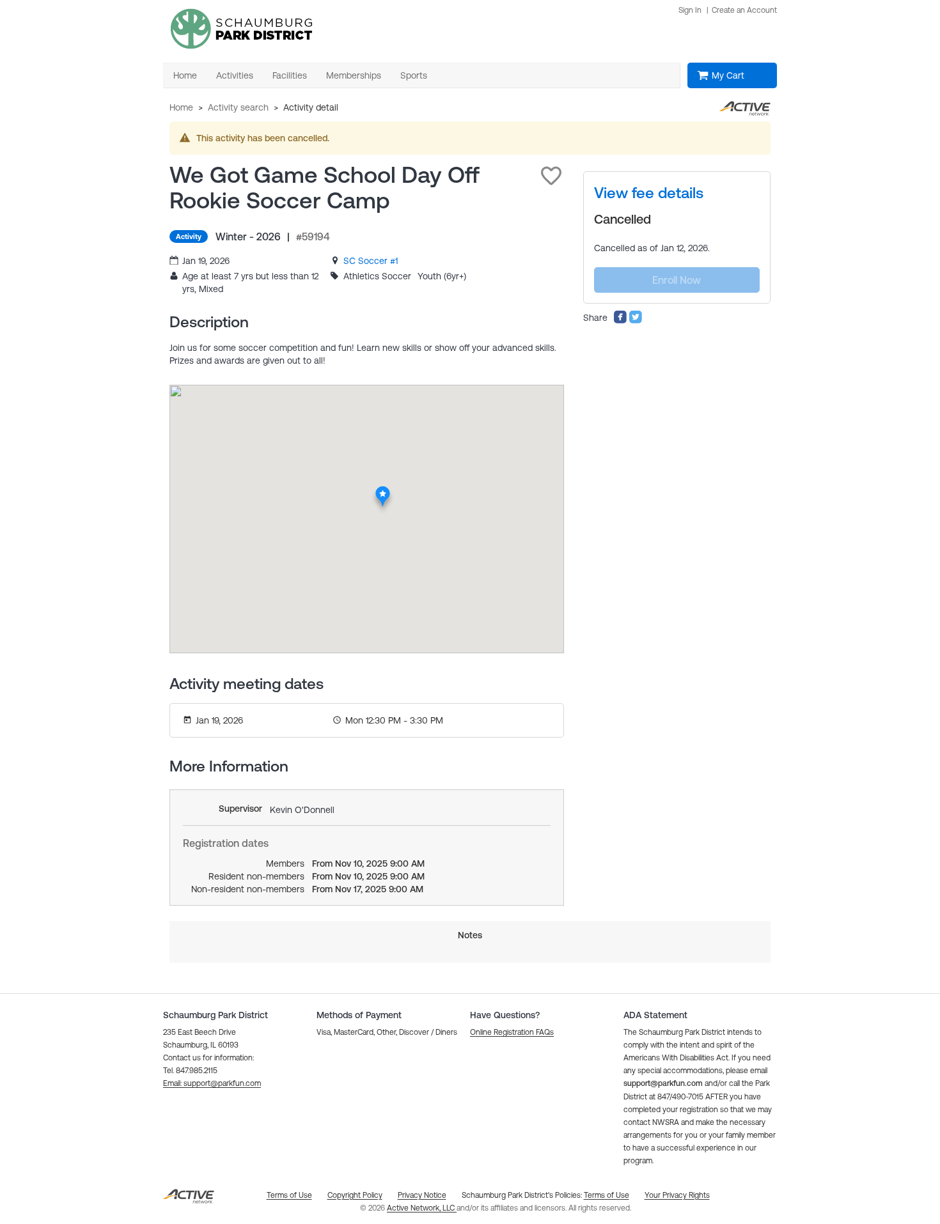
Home (181, 107)
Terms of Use (606, 1195)
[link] (370, 261)
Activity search (238, 107)
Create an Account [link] (744, 10)
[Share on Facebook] (620, 321)
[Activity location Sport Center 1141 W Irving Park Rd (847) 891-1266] (383, 489)
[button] (551, 176)
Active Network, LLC (422, 1208)
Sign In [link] (689, 10)
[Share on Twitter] (635, 321)
